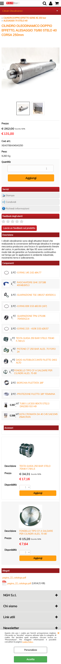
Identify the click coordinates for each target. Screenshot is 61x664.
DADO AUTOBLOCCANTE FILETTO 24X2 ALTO (36, 361)
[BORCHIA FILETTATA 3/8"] (6, 383)
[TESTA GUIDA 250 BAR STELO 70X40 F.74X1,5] (6, 339)
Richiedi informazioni (17, 208)
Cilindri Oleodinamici (12, 11)
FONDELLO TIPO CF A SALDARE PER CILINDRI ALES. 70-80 (33, 372)
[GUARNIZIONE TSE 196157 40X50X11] (6, 295)
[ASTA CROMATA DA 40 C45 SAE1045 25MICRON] (5, 415)
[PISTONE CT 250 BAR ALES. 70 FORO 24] (6, 350)
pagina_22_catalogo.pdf (14, 577)
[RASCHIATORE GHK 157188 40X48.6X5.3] (6, 284)
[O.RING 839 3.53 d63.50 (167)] (6, 306)
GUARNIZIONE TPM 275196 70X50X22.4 (31, 317)
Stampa (10, 195)
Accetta (30, 659)
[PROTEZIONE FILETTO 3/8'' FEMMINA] (6, 394)
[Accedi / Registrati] (51, 3)
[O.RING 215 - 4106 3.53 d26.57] (6, 329)
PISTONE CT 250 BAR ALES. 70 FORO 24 (36, 350)
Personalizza (30, 650)
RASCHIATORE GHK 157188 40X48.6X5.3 (31, 284)
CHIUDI (58, 632)
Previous (4, 69)
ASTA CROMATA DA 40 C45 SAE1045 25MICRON (38, 415)
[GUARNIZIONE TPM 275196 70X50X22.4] (6, 317)
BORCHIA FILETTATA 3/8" (30, 382)
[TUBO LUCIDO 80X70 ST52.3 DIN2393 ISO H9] (5, 404)
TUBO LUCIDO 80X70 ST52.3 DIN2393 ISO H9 (34, 405)
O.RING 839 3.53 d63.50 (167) (32, 306)
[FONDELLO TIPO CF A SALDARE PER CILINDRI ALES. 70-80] (5, 372)
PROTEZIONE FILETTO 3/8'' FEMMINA (36, 394)
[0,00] (57, 3)
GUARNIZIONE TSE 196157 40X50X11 (36, 295)
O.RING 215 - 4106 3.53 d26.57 (32, 328)
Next (57, 69)
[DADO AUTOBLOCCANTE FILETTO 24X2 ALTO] (6, 361)
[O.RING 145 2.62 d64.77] (6, 272)
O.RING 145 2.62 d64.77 (29, 272)
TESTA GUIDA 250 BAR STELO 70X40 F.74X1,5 (35, 339)
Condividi (11, 201)
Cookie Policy (27, 642)
